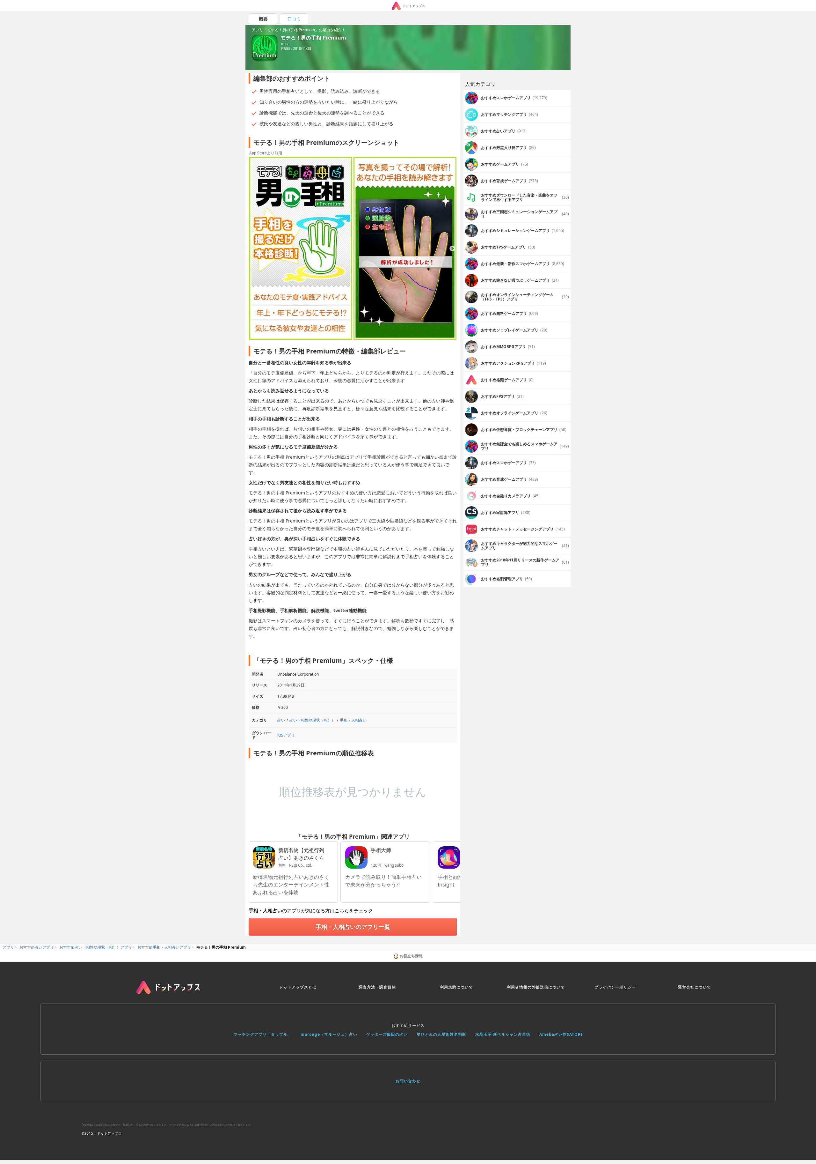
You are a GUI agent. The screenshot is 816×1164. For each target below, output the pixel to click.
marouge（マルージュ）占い (329, 1034)
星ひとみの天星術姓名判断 (441, 1034)
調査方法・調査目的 (377, 987)
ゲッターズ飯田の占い (387, 1034)
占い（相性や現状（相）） (312, 720)
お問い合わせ (408, 1081)
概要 (263, 19)
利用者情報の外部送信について (536, 987)
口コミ (294, 19)
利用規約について (456, 987)
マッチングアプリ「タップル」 (263, 1034)
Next (452, 249)
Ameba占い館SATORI (561, 1034)
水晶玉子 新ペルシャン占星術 (502, 1034)
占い (281, 720)
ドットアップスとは (298, 987)
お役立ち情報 (411, 956)
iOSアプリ (286, 735)
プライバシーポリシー (615, 987)
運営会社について (694, 987)
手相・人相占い (353, 720)
